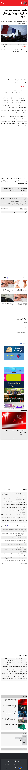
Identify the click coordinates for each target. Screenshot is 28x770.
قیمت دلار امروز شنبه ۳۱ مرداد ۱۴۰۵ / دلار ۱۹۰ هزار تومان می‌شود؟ (13, 679)
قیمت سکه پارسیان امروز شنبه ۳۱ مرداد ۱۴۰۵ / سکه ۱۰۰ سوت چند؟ (14, 667)
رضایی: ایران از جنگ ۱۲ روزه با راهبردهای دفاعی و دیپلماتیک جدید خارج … (13, 508)
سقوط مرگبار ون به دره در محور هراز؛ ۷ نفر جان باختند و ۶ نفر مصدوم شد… (13, 501)
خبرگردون (24, 736)
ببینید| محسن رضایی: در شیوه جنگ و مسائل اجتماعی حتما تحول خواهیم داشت (13, 518)
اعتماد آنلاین (9, 764)
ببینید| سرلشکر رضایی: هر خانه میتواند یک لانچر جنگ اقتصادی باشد (14, 511)
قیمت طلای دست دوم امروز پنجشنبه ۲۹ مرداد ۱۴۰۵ (14, 662)
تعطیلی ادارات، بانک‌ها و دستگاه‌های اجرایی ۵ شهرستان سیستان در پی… (14, 505)
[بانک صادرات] (14, 370)
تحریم (21, 208)
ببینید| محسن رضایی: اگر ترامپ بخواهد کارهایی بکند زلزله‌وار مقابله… (13, 514)
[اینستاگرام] (17, 761)
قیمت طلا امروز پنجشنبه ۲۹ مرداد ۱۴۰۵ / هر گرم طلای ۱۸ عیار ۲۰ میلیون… (13, 674)
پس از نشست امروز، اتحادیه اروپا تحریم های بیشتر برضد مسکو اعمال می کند (13, 198)
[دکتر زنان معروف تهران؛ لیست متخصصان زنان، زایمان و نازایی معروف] (22, 702)
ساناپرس (24, 742)
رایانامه (26, 327)
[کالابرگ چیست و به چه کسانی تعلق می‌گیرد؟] (22, 708)
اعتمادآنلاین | (24, 46)
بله (14, 190)
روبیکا (18, 190)
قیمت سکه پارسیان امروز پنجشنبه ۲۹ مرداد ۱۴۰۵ (15, 661)
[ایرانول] (14, 391)
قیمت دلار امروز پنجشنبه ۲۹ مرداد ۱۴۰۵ (17, 671)
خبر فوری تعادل (23, 740)
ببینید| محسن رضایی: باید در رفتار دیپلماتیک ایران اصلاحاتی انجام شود (13, 521)
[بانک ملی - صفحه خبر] (14, 349)
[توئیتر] (10, 761)
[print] (16, 44)
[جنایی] (14, 398)
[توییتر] (7, 208)
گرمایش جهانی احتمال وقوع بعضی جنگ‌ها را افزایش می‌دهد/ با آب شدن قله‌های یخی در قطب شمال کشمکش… (14, 204)
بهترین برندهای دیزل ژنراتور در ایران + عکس (9, 725)
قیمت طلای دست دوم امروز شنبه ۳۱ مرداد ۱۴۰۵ (15, 669)
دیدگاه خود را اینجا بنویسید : (21, 332)
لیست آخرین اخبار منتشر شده (6, 489)
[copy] (26, 212)
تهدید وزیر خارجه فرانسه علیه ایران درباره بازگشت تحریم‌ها (14, 94)
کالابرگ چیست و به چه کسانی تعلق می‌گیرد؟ (10, 706)
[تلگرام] (2, 208)
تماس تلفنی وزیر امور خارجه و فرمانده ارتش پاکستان (14, 493)
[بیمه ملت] (14, 356)
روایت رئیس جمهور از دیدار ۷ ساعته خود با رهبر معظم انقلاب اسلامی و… (15, 431)
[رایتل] (14, 377)
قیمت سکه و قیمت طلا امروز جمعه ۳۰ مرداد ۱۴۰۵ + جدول (13, 659)
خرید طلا (24, 744)
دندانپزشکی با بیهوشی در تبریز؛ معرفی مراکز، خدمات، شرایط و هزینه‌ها (9, 718)
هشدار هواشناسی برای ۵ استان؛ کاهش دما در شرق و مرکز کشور (13, 495)
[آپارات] (8, 761)
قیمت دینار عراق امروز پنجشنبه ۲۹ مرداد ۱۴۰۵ (16, 664)
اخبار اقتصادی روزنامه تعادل (21, 738)
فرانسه (25, 208)
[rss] (20, 761)
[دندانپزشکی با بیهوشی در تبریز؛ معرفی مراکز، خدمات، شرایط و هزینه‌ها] (22, 720)
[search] (1, 3)
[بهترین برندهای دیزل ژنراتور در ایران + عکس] (22, 727)
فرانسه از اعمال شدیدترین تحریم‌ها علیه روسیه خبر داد (13, 90)
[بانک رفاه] (14, 405)
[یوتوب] (12, 761)
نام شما (25, 322)
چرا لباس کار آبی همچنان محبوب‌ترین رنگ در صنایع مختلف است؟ (9, 712)
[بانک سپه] (14, 384)
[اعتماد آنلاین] (24, 3)
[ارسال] (18, 44)
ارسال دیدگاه (22, 343)
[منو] (3, 3)
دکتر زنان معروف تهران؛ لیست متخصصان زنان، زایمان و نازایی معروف (9, 700)
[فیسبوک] (4, 208)
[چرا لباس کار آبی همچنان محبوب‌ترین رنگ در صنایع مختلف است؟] (22, 714)
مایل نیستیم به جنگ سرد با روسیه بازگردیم (18, 201)
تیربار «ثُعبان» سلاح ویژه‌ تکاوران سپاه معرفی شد (15, 676)
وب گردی (25, 696)
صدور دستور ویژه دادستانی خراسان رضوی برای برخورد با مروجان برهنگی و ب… (14, 498)
